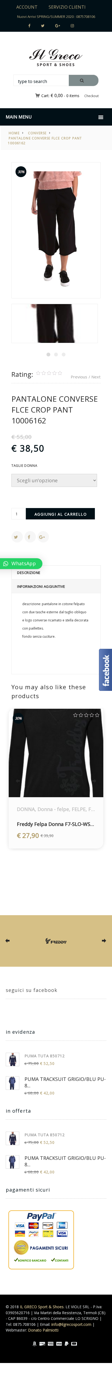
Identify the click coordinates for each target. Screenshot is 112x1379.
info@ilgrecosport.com (71, 1324)
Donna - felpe (53, 809)
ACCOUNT (27, 7)
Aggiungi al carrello (61, 514)
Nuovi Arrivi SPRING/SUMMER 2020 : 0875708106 (56, 16)
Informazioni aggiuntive (41, 586)
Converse (37, 133)
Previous (79, 376)
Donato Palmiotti (43, 1330)
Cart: (52, 95)
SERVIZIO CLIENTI (67, 7)
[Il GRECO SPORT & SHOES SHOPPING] (56, 57)
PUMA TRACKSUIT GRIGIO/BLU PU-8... (65, 1082)
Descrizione (29, 572)
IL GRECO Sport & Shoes (42, 1306)
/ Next (95, 376)
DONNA (26, 809)
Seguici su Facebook (32, 990)
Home (14, 133)
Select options (50, 787)
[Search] (84, 81)
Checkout (91, 96)
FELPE (79, 809)
